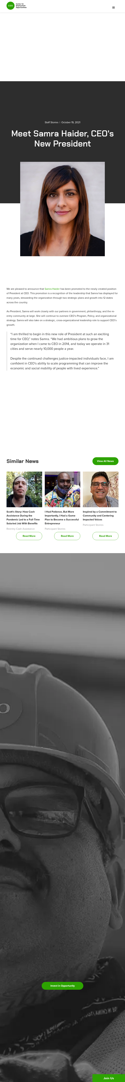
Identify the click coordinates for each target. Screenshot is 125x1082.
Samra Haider (52, 289)
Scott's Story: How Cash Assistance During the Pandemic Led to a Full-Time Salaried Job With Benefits (23, 517)
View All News (105, 461)
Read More (29, 536)
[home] (17, 7)
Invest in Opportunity (62, 986)
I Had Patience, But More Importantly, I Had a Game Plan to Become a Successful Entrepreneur (62, 517)
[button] (113, 8)
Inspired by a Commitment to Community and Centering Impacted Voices (100, 515)
